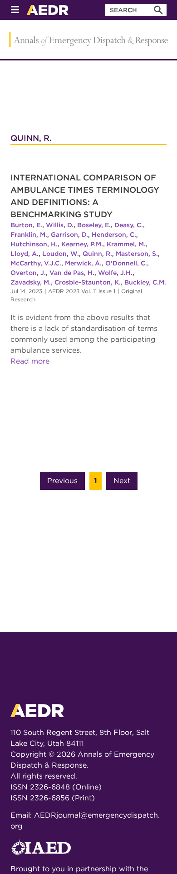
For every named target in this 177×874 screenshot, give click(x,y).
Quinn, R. (97, 253)
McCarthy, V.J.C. (35, 263)
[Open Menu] (15, 10)
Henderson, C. (114, 234)
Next (121, 480)
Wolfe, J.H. (115, 272)
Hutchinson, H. (34, 244)
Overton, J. (28, 272)
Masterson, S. (137, 253)
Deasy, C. (128, 225)
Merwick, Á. (83, 263)
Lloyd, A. (24, 253)
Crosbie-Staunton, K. (87, 282)
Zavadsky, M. (30, 282)
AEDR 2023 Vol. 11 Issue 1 (81, 291)
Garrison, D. (69, 234)
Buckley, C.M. (145, 282)
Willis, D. (60, 225)
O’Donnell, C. (126, 263)
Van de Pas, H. (71, 272)
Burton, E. (26, 225)
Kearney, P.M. (82, 244)
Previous (62, 480)
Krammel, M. (126, 244)
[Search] (158, 10)
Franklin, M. (28, 234)
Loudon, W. (60, 253)
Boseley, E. (94, 225)
